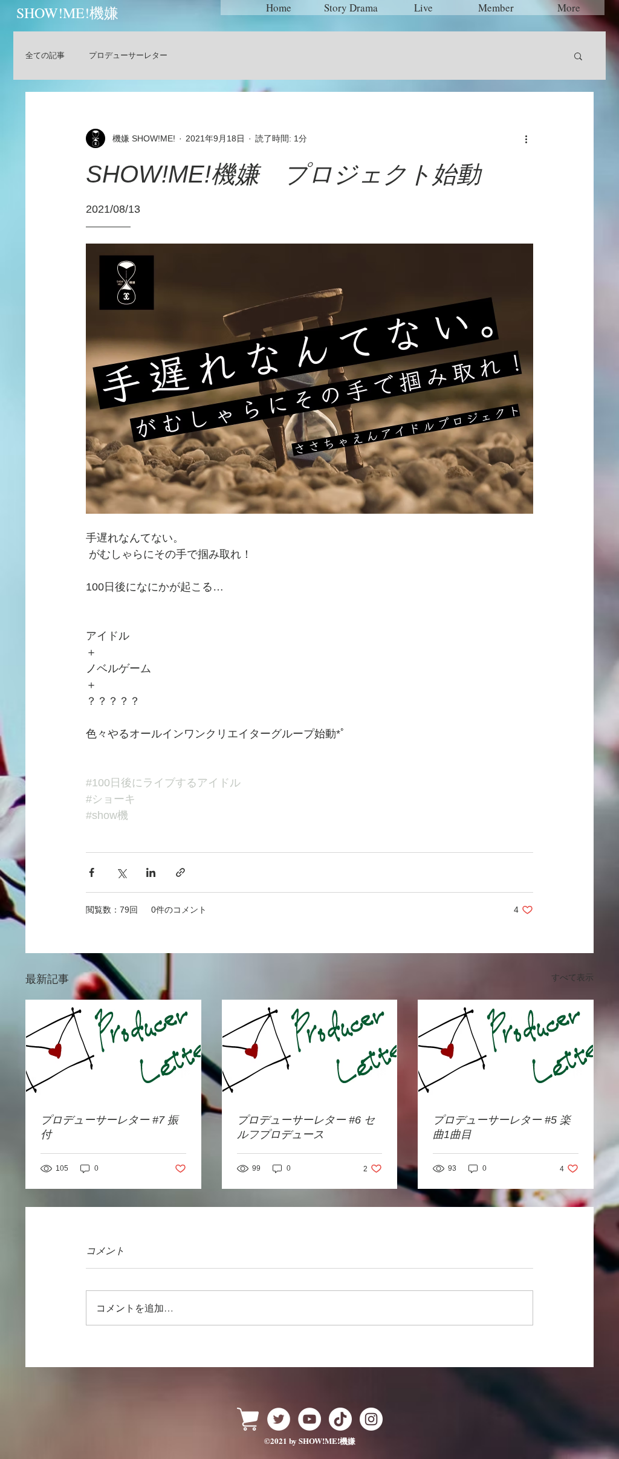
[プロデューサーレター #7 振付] (113, 1049)
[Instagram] (371, 1419)
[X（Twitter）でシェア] (121, 872)
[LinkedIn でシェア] (151, 872)
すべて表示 (572, 977)
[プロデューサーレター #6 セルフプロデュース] (309, 1049)
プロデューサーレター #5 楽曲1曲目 (502, 1127)
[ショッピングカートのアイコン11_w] (247, 1419)
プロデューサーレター (128, 55)
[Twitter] (278, 1419)
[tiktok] (340, 1419)
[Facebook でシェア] (91, 872)
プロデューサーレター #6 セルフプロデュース (306, 1127)
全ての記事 (45, 55)
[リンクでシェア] (180, 872)
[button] (578, 55)
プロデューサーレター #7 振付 (109, 1127)
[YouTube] (309, 1419)
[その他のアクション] (526, 138)
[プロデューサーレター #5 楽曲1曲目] (505, 1049)
